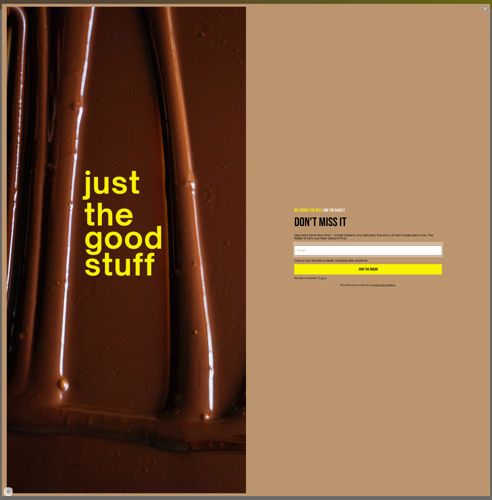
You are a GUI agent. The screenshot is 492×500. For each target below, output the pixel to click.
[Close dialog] (485, 8)
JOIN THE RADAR (368, 269)
